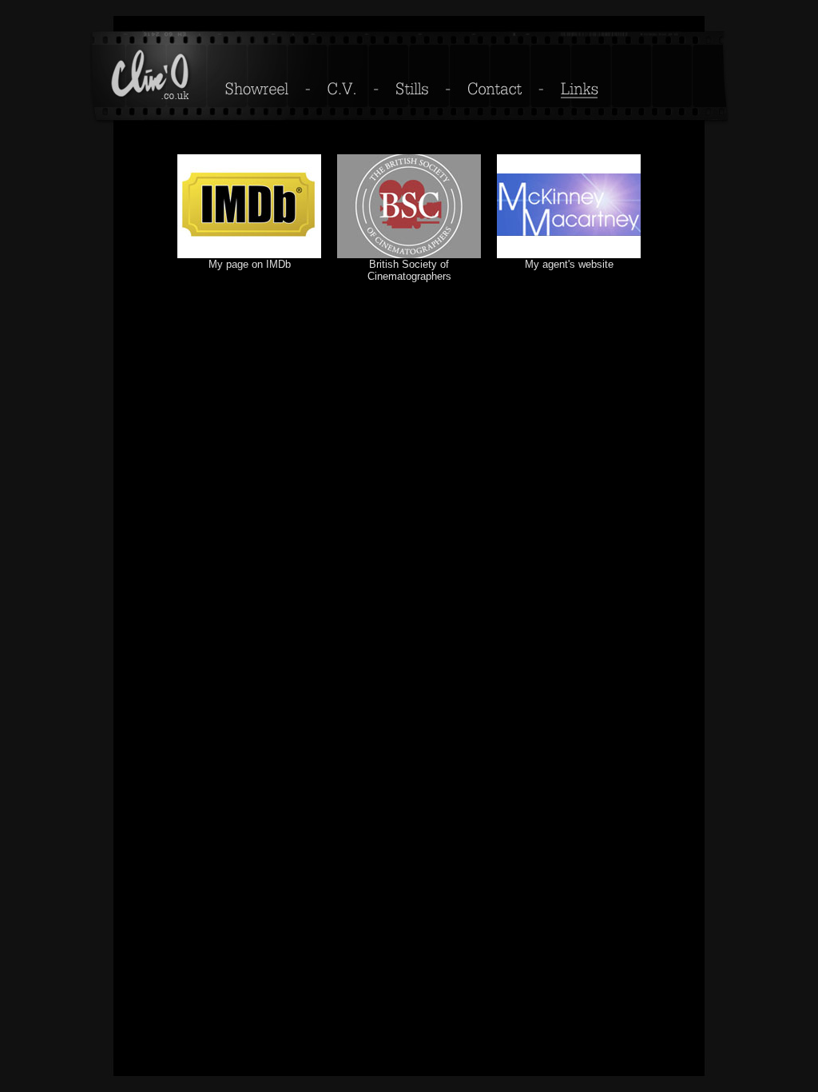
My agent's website (569, 264)
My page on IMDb (249, 264)
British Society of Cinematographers (409, 270)
